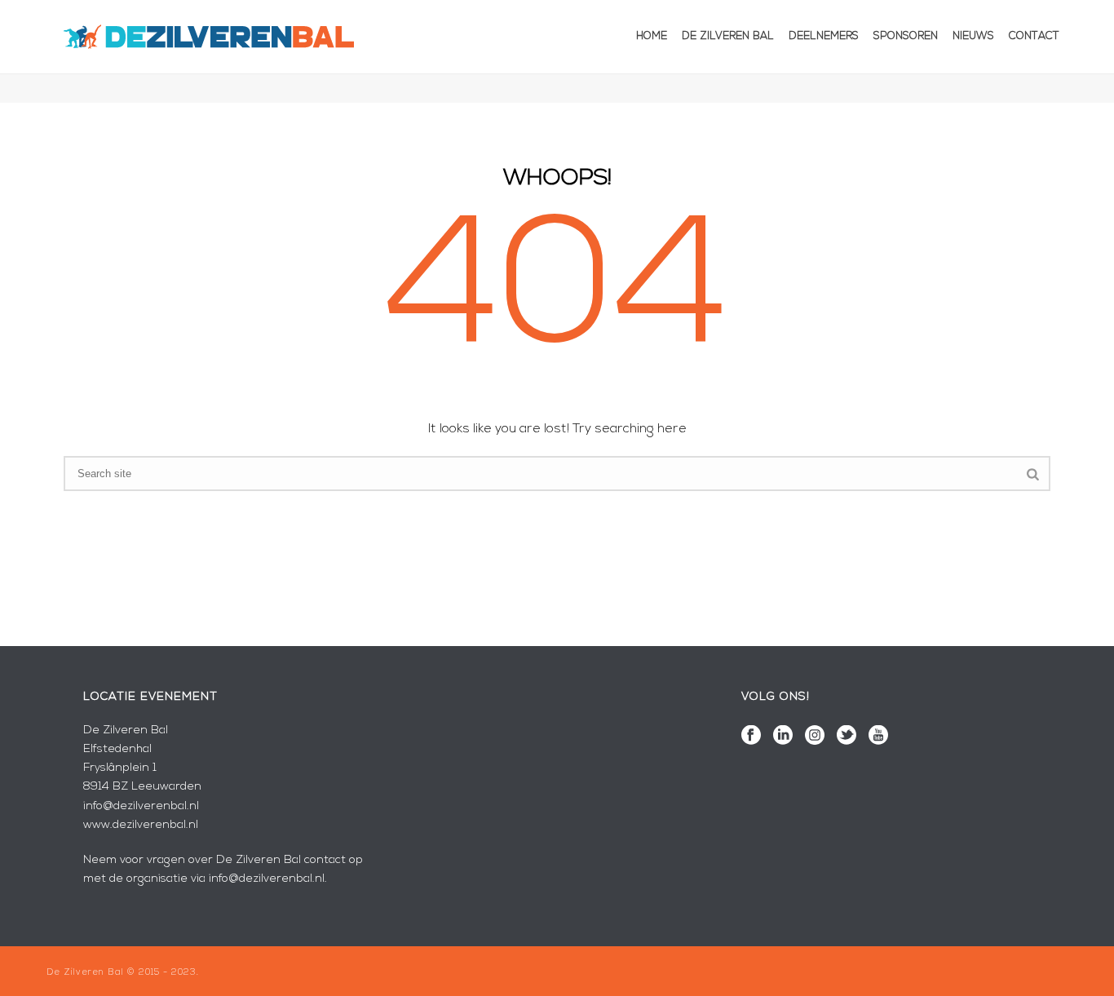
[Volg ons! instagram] (814, 736)
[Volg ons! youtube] (878, 736)
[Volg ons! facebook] (751, 736)
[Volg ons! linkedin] (783, 736)
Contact (1034, 36)
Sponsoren (905, 36)
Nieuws (973, 36)
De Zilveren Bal (728, 36)
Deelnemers (824, 36)
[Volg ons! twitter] (846, 736)
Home (651, 36)
